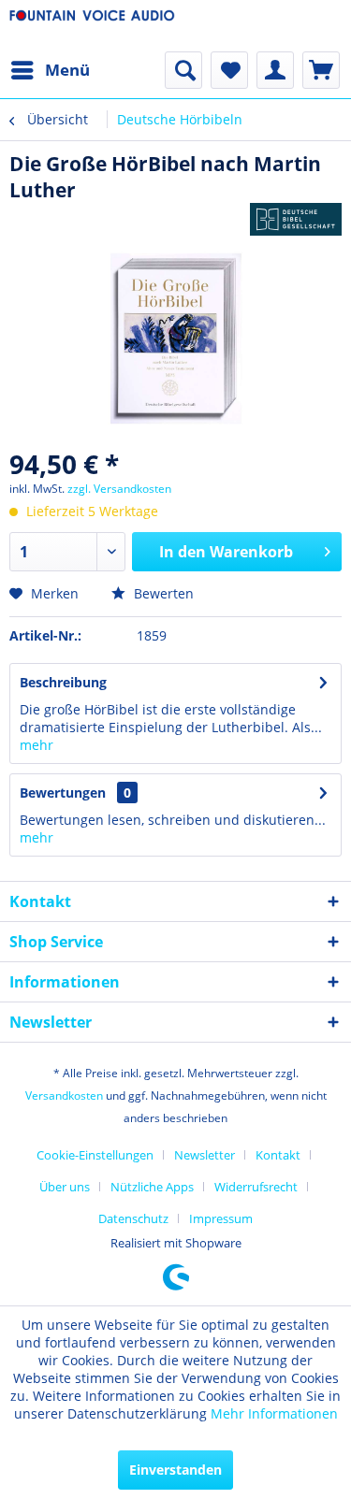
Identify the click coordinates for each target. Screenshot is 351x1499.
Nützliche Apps (152, 1186)
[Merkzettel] (229, 70)
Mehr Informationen (274, 1413)
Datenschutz (133, 1218)
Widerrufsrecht (256, 1186)
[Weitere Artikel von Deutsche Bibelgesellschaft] (296, 219)
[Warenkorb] (321, 70)
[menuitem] (49, 70)
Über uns (64, 1186)
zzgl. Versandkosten (119, 489)
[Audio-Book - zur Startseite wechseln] (92, 25)
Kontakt (278, 1154)
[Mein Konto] (275, 70)
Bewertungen (63, 792)
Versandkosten (64, 1095)
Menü (67, 69)
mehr (36, 745)
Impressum (221, 1218)
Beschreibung (63, 682)
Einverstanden (175, 1469)
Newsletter (204, 1154)
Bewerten (162, 593)
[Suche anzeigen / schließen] (183, 70)
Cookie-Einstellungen (95, 1154)
